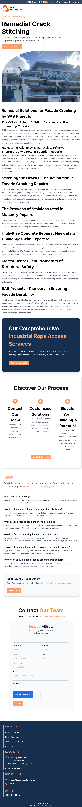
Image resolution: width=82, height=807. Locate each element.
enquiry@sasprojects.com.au (53, 616)
